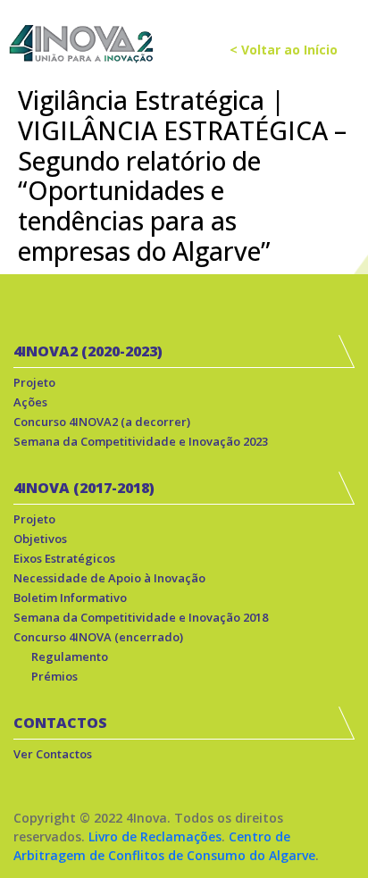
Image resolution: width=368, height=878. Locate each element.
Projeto (34, 382)
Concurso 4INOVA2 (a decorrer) (101, 422)
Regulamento (69, 656)
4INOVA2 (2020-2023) (88, 351)
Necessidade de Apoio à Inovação (109, 578)
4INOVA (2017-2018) (84, 488)
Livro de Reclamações (155, 836)
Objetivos (40, 539)
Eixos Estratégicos (64, 558)
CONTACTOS (60, 722)
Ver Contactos (52, 754)
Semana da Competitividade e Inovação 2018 (140, 617)
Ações (30, 402)
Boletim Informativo (70, 598)
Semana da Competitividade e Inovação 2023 (140, 441)
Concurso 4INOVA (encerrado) (98, 637)
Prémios (54, 676)
